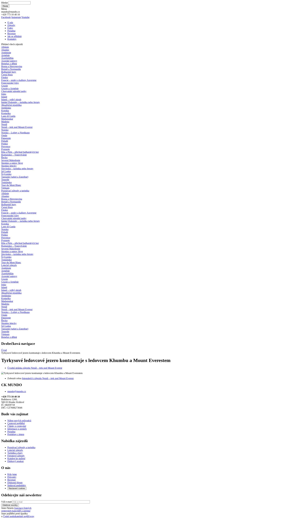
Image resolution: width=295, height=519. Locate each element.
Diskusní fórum (14, 482)
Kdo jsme (12, 474)
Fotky (10, 28)
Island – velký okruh (11, 99)
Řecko (4, 157)
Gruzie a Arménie (10, 88)
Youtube (25, 17)
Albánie (5, 47)
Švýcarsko (6, 174)
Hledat (4, 2)
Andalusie (6, 52)
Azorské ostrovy (9, 61)
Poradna (11, 30)
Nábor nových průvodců (19, 420)
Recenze (11, 33)
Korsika (5, 110)
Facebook (6, 17)
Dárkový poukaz (15, 461)
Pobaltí (4, 141)
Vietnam (5, 188)
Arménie (5, 55)
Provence (5, 146)
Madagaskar (7, 119)
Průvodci (11, 477)
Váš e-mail (6, 501)
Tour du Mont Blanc (11, 185)
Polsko (4, 143)
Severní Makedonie (10, 160)
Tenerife (5, 179)
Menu (4, 9)
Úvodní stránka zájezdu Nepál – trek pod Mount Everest (34, 368)
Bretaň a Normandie (11, 69)
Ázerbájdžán (7, 58)
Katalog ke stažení (16, 458)
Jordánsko (6, 108)
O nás (10, 22)
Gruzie (4, 85)
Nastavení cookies (17, 488)
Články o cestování (16, 426)
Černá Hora (7, 74)
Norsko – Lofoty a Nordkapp (15, 132)
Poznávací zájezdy (15, 190)
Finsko (4, 77)
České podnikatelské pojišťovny (18, 516)
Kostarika (6, 113)
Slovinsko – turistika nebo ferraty (17, 168)
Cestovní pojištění (16, 423)
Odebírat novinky (10, 505)
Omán (4, 135)
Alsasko (5, 49)
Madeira (5, 121)
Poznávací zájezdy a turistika (21, 447)
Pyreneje (5, 149)
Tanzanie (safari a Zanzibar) (14, 177)
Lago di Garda (8, 116)
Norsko (4, 130)
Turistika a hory (15, 453)
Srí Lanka (6, 171)
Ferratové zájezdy (16, 455)
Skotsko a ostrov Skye (12, 163)
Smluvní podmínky (16, 485)
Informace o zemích (17, 429)
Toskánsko (6, 182)
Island (4, 96)
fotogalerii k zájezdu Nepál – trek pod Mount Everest (47, 378)
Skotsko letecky (9, 166)
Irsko (3, 94)
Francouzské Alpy (10, 83)
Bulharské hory (8, 72)
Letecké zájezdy (9, 265)
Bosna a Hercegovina (11, 66)
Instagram (16, 17)
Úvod (4, 350)
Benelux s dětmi (9, 63)
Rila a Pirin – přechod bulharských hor (20, 152)
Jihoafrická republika (11, 105)
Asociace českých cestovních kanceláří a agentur (16, 509)
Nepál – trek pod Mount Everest (16, 127)
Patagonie (6, 138)
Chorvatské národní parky (13, 91)
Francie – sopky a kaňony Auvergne (18, 80)
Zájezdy (11, 25)
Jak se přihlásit (14, 36)
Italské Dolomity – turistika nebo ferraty (20, 102)
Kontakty (11, 39)
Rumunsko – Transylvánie (14, 154)
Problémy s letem (15, 434)
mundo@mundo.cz (16, 391)
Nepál (4, 124)
